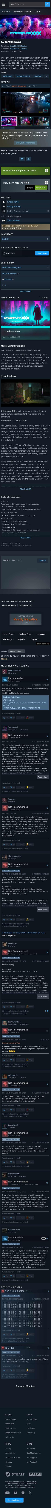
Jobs (29, 1424)
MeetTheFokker (14, 670)
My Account (32, 1462)
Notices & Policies (12, 1457)
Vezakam (12, 799)
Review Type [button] (7, 634)
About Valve (32, 1419)
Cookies (8, 1462)
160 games (12, 1176)
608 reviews (24, 1024)
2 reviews (11, 1128)
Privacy (8, 1448)
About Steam (10, 1419)
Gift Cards (9, 1437)
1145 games (12, 1024)
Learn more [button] (42, 253)
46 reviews (24, 730)
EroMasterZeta (14, 1022)
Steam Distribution (13, 1433)
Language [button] (41, 634)
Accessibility (10, 1453)
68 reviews (12, 673)
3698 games (12, 730)
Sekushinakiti (13, 1174)
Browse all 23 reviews (25, 1386)
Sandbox (38, 76)
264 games (12, 1078)
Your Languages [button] (15, 651)
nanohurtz (12, 943)
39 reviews (12, 1232)
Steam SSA (9, 1424)
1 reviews (11, 802)
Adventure (7, 76)
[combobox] (27, 4)
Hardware (31, 1428)
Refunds (8, 1466)
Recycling (31, 1433)
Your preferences (25, 605)
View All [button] (45, 298)
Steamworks (10, 1428)
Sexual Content (23, 76)
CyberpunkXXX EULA (11, 228)
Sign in (4, 150)
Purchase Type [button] (25, 634)
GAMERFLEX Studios (18, 46)
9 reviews (11, 946)
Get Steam (31, 1448)
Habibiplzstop (14, 1229)
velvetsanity (13, 1075)
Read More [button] (42, 777)
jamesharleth (13, 1125)
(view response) (9, 935)
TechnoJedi (13, 727)
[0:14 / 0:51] (25, 102)
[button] (6, 11)
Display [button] (34, 639)
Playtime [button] (21, 639)
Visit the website (9, 273)
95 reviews (12, 859)
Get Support (32, 1457)
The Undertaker (14, 856)
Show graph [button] (41, 644)
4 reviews (22, 1078)
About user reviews (9, 605)
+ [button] (46, 76)
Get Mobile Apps (14, 1500)
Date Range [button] (7, 639)
